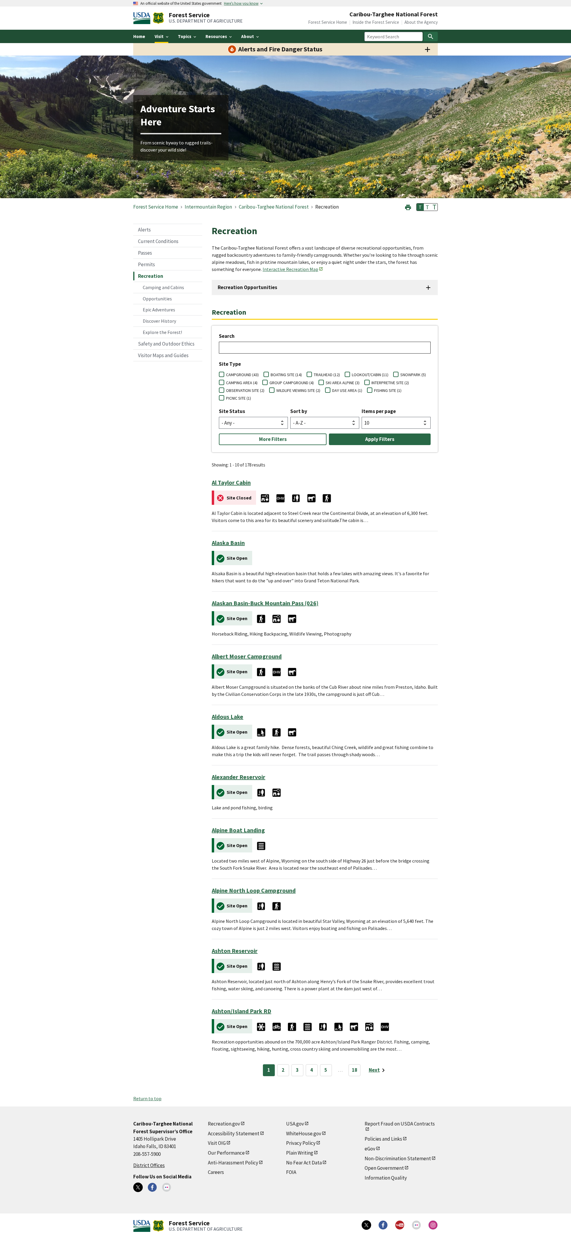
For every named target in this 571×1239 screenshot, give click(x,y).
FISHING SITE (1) (387, 390)
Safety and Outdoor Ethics (166, 344)
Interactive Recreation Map (290, 269)
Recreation (150, 276)
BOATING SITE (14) (286, 374)
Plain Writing (299, 1153)
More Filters (273, 439)
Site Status (232, 411)
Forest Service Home (327, 22)
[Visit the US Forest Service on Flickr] (416, 1225)
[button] (408, 206)
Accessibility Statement (233, 1133)
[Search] (430, 36)
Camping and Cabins (163, 287)
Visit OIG (217, 1143)
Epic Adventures (159, 310)
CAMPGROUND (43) (242, 374)
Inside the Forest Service (375, 22)
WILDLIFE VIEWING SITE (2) (298, 390)
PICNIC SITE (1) (238, 398)
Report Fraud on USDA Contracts (400, 1123)
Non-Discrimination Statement (398, 1158)
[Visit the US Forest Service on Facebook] (383, 1225)
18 (354, 1070)
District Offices (149, 1165)
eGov (370, 1148)
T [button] (420, 207)
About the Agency (421, 22)
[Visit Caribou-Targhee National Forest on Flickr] (166, 1187)
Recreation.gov (224, 1123)
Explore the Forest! (162, 332)
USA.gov (295, 1123)
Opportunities (157, 299)
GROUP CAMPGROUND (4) (291, 382)
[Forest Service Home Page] (158, 18)
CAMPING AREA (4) (242, 382)
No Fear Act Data (304, 1162)
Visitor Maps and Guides (163, 355)
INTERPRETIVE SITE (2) (390, 382)
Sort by (298, 411)
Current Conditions (158, 241)
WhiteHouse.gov (303, 1133)
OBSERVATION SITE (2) (245, 390)
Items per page (379, 411)
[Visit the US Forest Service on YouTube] (399, 1225)
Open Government (384, 1168)
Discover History (159, 321)
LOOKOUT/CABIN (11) (370, 374)
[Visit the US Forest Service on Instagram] (433, 1225)
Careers (216, 1172)
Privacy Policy (301, 1143)
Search (227, 336)
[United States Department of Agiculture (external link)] (143, 18)
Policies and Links (383, 1139)
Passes (145, 253)
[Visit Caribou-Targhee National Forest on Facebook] (152, 1187)
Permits (146, 264)
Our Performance (226, 1153)
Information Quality (386, 1178)
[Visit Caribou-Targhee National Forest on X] (138, 1187)
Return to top (147, 1098)
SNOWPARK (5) (413, 374)
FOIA (291, 1172)
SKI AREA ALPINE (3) (343, 382)
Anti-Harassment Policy (233, 1162)
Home (139, 36)
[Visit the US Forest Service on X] (366, 1225)
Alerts (144, 229)
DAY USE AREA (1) (347, 390)
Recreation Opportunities (247, 287)
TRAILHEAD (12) (327, 374)
